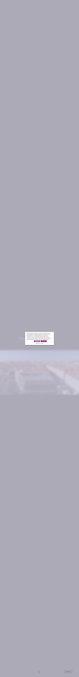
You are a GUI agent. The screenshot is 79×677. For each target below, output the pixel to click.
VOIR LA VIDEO (68, 671)
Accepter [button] (37, 341)
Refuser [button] (43, 341)
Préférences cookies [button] (39, 343)
